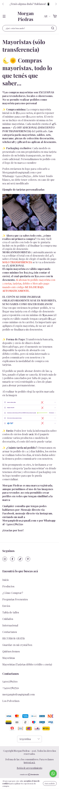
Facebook (8, 513)
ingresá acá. (29, 762)
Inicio (5, 579)
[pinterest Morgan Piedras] (27, 559)
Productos (8, 586)
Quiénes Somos (11, 651)
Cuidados (7, 619)
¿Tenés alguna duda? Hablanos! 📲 (29, 4)
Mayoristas (8, 658)
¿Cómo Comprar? (12, 592)
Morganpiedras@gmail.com (18, 172)
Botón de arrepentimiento (29, 767)
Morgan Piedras (25, 16)
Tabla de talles (10, 612)
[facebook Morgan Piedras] (12, 559)
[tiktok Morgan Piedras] (20, 559)
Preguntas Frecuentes (15, 599)
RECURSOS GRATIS (13, 638)
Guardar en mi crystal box (17, 645)
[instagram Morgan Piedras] (4, 559)
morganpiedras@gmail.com (18, 694)
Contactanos (9, 632)
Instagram (46, 513)
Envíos (6, 605)
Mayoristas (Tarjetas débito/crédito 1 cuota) (27, 664)
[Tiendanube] (29, 774)
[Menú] (4, 16)
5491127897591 (9, 681)
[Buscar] (53, 28)
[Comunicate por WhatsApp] (53, 773)
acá (31, 434)
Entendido (50, 783)
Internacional (10, 625)
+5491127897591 (22, 176)
